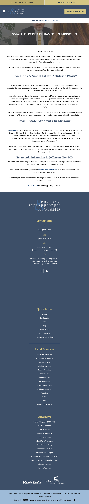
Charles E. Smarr (44, 464)
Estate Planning (44, 370)
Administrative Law (44, 354)
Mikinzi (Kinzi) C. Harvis (44, 441)
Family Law (44, 374)
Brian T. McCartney (44, 445)
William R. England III (44, 433)
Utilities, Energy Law (44, 389)
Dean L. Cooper (44, 426)
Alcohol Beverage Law (44, 358)
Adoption (44, 393)
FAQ (44, 322)
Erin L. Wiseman (45, 468)
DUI (44, 400)
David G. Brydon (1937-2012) (45, 422)
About (44, 314)
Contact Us (44, 318)
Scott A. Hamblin (44, 437)
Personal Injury (44, 381)
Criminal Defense (44, 366)
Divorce (45, 397)
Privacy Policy (44, 333)
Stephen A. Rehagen (44, 452)
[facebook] (42, 271)
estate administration (47, 169)
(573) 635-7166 (51, 20)
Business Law (44, 362)
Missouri (12, 130)
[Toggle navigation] (4, 11)
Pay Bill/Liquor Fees (75, 11)
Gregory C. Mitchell (44, 449)
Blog (44, 325)
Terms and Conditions (45, 337)
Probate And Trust (44, 385)
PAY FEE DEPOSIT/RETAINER (22, 2)
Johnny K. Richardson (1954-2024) (44, 456)
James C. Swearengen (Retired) (44, 460)
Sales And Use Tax (44, 404)
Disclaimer (44, 329)
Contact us (33, 186)
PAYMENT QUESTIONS (66, 2)
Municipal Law (44, 377)
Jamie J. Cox (44, 429)
